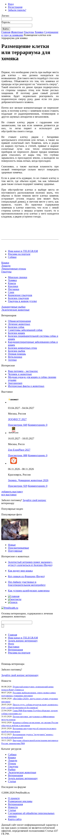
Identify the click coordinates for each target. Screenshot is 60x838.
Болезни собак (16, 327)
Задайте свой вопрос (34, 500)
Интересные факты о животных (26, 386)
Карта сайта (15, 819)
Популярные (15, 550)
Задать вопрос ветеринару (23, 640)
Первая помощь (17, 353)
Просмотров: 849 (17, 424)
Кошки (5, 262)
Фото (11, 643)
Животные (17, 32)
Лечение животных (19, 324)
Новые (12, 544)
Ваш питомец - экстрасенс (23, 371)
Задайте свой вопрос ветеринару (19, 675)
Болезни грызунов (18, 298)
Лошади (5, 265)
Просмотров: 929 (17, 486)
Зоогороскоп (15, 383)
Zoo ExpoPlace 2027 (19, 449)
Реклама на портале (19, 254)
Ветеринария (15, 649)
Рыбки (12, 769)
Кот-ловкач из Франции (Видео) (26, 576)
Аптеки (12, 359)
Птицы (12, 763)
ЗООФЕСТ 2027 (17, 419)
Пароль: (5, 22)
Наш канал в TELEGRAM (23, 251)
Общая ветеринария (19, 321)
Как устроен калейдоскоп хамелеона (29, 590)
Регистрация (15, 7)
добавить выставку (12, 491)
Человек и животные (20, 374)
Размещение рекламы (20, 801)
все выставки (8, 494)
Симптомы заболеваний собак (25, 330)
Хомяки (39, 32)
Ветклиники (15, 356)
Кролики (13, 286)
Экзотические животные (15, 309)
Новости (13, 807)
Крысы (12, 283)
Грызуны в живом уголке (22, 301)
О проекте (14, 798)
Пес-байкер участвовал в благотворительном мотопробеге (27, 583)
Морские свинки (17, 277)
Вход (11, 4)
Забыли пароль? (17, 10)
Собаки (12, 257)
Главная (5, 32)
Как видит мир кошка (20, 570)
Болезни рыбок (16, 350)
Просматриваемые (18, 547)
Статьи (12, 781)
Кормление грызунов (20, 295)
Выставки (13, 646)
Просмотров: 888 (17, 455)
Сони (11, 292)
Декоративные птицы (13, 268)
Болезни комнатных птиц (22, 348)
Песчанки (13, 289)
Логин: (5, 15)
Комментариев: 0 (37, 424)
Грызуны (29, 32)
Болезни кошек (16, 333)
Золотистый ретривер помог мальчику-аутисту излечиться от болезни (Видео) (30, 563)
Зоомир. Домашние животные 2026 (28, 480)
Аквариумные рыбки (13, 306)
